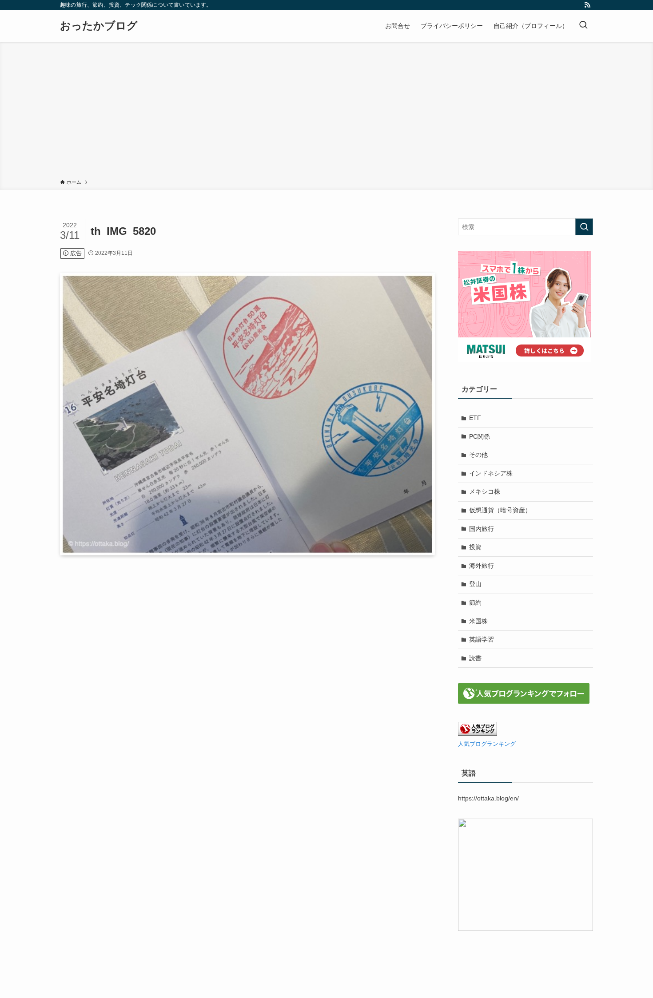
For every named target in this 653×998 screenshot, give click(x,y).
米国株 (478, 621)
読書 (475, 657)
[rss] (587, 5)
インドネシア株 (491, 473)
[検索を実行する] (584, 226)
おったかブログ (99, 25)
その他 (478, 454)
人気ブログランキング (487, 744)
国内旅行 (481, 528)
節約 (475, 602)
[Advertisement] (326, 112)
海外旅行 (481, 565)
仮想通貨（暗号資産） (500, 510)
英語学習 (481, 639)
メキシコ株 (484, 491)
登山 (475, 583)
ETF (475, 417)
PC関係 (479, 436)
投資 (475, 546)
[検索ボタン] (583, 26)
